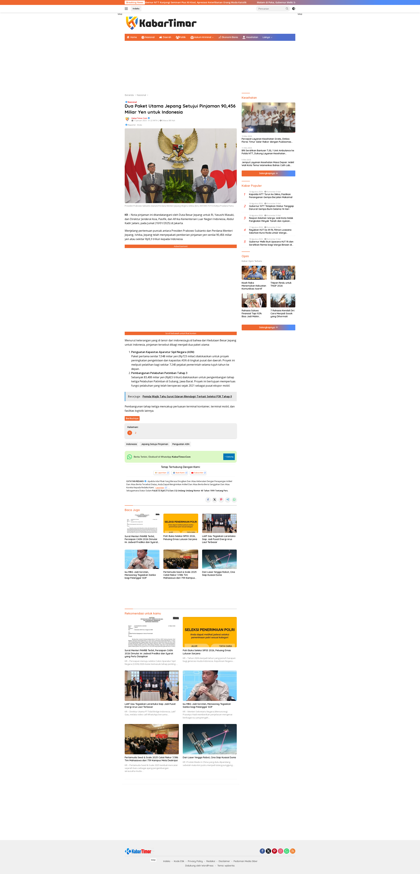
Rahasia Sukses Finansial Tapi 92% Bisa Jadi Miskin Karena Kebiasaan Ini (253, 313)
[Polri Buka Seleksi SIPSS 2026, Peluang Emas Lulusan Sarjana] (180, 523)
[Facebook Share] (208, 499)
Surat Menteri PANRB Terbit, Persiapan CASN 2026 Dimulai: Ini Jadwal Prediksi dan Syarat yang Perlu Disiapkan (141, 539)
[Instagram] (280, 851)
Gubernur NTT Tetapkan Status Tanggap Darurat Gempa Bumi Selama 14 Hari (271, 208)
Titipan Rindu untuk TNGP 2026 (281, 284)
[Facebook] (262, 851)
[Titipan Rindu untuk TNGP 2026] (283, 273)
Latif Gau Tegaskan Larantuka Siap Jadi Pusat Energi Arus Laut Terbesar (218, 539)
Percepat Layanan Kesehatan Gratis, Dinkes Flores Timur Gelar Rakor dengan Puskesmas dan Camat (266, 140)
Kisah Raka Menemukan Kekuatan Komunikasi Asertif (254, 285)
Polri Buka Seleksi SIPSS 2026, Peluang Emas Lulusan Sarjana (180, 538)
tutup (120, 14)
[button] (287, 8)
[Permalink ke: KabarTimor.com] (127, 119)
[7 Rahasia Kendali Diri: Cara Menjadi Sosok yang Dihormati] (283, 300)
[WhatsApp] (286, 851)
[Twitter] (268, 851)
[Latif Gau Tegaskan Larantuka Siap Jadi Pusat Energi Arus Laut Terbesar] (219, 523)
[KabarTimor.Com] (162, 22)
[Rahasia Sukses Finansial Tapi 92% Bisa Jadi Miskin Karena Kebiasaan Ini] (254, 300)
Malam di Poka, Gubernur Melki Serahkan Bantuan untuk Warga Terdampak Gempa (260, 2)
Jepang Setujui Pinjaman (154, 444)
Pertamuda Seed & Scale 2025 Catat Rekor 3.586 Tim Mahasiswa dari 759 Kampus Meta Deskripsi (180, 575)
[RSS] (292, 851)
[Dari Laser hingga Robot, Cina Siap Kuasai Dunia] (219, 559)
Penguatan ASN (180, 444)
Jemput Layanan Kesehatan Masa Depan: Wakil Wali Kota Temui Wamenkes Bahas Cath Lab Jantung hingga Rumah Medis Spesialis (268, 164)
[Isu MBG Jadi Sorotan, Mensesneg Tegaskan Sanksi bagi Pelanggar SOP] (142, 559)
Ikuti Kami (180, 472)
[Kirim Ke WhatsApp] (234, 499)
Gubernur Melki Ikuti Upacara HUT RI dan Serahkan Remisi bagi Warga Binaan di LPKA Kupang (271, 243)
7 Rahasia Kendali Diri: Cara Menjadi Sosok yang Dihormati (283, 313)
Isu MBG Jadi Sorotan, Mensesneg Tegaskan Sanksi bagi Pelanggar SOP (140, 575)
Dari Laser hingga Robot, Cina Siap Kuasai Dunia (218, 573)
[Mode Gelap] (293, 8)
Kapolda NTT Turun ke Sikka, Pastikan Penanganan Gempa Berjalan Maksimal (270, 196)
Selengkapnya (267, 173)
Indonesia (131, 444)
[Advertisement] (110, 61)
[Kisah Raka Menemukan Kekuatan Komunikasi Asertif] (254, 273)
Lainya (266, 37)
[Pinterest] (274, 851)
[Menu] (127, 8)
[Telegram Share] (227, 499)
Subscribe (198, 472)
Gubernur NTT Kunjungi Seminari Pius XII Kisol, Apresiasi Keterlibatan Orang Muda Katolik (149, 2)
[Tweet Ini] (214, 499)
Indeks (136, 8)
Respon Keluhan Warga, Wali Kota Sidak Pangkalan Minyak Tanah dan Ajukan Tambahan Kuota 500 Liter (271, 219)
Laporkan (162, 472)
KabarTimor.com (139, 118)
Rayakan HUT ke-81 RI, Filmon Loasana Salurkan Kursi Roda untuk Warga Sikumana (270, 231)
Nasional (132, 101)
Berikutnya (132, 418)
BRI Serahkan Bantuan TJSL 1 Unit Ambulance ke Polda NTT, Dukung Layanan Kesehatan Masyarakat (268, 152)
